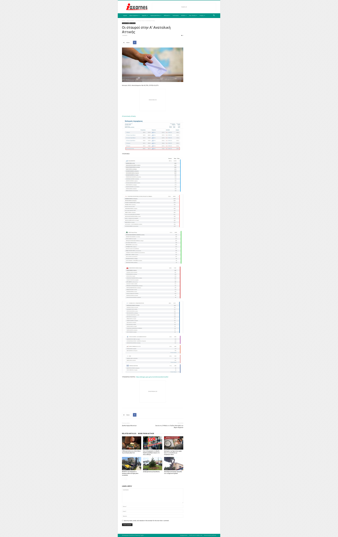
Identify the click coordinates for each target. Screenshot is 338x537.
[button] (214, 15)
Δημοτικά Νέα (130, 20)
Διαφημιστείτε (183, 535)
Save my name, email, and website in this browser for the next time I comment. (146, 520)
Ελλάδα (183, 15)
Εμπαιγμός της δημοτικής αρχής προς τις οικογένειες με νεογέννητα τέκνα (173, 452)
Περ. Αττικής (192, 15)
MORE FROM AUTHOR (146, 433)
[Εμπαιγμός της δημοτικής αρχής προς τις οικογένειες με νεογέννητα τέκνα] (173, 443)
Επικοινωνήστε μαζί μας (210, 535)
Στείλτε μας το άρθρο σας (195, 535)
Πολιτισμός (176, 15)
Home (123, 20)
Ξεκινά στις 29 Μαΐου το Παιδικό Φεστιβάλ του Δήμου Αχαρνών (169, 426)
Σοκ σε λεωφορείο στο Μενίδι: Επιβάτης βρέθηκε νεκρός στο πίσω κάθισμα (151, 452)
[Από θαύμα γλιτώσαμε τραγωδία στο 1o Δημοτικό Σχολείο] (173, 463)
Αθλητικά (166, 15)
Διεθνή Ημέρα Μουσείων (129, 425)
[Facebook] (134, 42)
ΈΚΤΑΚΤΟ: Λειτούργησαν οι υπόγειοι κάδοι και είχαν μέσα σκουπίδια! (130, 473)
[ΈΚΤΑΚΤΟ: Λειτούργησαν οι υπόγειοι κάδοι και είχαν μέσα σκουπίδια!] (131, 463)
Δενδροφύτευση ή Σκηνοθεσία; (151, 471)
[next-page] (126, 479)
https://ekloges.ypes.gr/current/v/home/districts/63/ (152, 377)
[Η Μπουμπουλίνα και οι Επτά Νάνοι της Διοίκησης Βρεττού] (131, 443)
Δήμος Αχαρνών (133, 15)
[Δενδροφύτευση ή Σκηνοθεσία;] (152, 463)
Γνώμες (202, 15)
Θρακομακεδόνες (155, 15)
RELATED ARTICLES (129, 433)
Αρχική (125, 15)
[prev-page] (123, 479)
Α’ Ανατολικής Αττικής (129, 116)
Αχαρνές (144, 15)
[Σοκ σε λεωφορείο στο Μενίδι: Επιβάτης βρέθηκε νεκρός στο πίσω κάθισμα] (152, 443)
